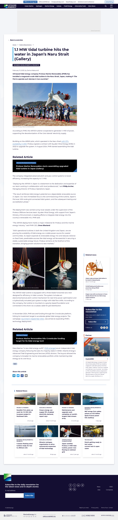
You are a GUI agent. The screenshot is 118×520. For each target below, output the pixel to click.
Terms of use (104, 507)
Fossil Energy (68, 6)
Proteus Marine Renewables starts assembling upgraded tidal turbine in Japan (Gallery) (42, 167)
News (98, 487)
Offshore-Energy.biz (30, 2)
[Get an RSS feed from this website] (74, 489)
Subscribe (92, 322)
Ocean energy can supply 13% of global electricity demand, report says (46, 413)
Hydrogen (39, 6)
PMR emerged (50, 348)
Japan (15, 364)
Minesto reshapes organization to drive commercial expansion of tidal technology (47, 445)
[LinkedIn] (107, 327)
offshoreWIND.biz (44, 2)
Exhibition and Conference (86, 2)
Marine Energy (49, 6)
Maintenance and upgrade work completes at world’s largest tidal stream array (69, 414)
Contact (111, 507)
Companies (109, 490)
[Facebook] (101, 327)
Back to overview (16, 40)
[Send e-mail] (70, 489)
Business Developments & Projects (26, 65)
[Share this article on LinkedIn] (14, 375)
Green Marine (29, 6)
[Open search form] (106, 6)
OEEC (111, 487)
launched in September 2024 (32, 319)
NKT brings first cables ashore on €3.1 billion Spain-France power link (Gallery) (93, 415)
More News (91, 6)
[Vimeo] (82, 485)
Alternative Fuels (80, 6)
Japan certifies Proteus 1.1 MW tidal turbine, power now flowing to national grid (69, 448)
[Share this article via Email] (26, 375)
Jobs (99, 490)
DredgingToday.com (58, 2)
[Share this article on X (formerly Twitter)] (18, 375)
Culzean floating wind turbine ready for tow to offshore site (25, 446)
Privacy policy (95, 507)
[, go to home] (10, 6)
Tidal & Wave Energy (25, 45)
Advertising (109, 2)
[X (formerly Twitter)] (104, 327)
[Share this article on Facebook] (22, 375)
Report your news (84, 507)
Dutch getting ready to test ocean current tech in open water (93, 445)
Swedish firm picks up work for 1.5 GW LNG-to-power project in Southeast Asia (25, 413)
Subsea (59, 6)
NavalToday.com (71, 2)
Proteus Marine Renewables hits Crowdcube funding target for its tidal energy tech (40, 339)
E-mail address (10, 490)
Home (14, 45)
